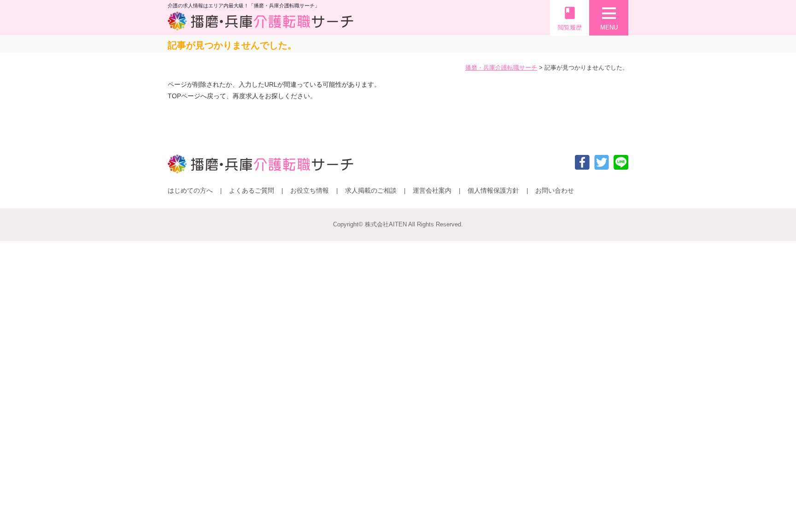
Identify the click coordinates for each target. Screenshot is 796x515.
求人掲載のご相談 (371, 190)
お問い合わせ (554, 190)
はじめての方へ (190, 190)
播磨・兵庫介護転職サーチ (501, 67)
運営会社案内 (432, 190)
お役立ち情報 (309, 190)
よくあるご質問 (251, 190)
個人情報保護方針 (493, 190)
